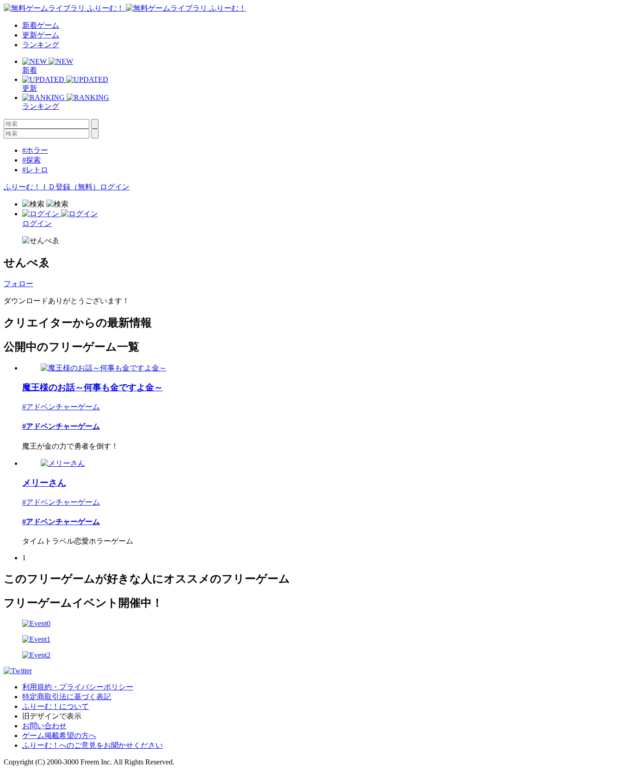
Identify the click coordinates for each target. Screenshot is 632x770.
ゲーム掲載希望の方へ (59, 735)
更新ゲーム (40, 35)
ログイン (115, 187)
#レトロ (35, 170)
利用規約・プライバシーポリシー (77, 687)
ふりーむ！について (55, 706)
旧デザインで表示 (51, 716)
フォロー (18, 284)
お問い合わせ (44, 726)
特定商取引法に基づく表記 (66, 697)
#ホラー (35, 150)
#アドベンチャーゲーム (61, 407)
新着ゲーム (40, 25)
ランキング (40, 45)
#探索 (31, 160)
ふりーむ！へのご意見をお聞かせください (92, 745)
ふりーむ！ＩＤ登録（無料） (52, 187)
